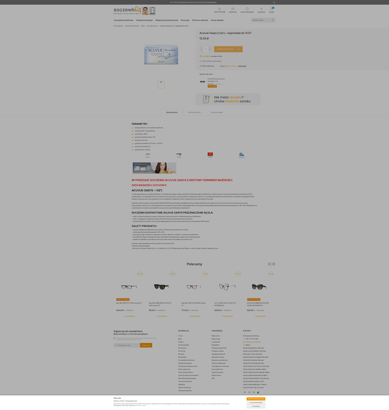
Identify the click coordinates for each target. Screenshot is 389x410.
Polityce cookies (141, 405)
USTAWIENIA (256, 406)
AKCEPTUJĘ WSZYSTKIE (256, 399)
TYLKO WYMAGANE (256, 402)
